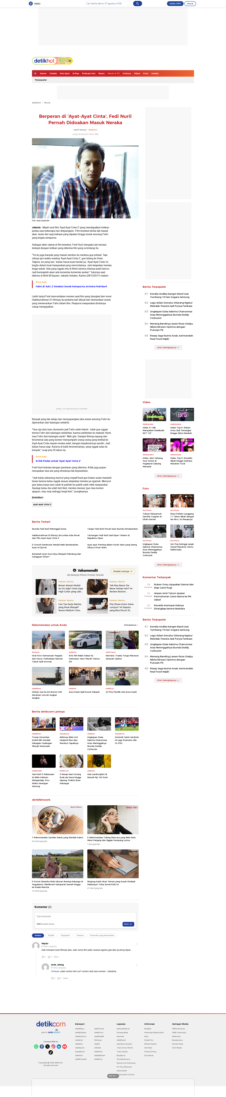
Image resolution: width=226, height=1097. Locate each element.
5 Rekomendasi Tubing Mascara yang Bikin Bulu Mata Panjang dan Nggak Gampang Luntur (111, 838)
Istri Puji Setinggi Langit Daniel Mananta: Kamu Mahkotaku (182, 547)
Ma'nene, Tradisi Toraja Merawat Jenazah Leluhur (122, 657)
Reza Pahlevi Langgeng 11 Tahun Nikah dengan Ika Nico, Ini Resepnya (182, 516)
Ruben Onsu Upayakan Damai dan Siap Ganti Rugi (174, 586)
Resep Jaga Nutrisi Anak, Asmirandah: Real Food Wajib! (171, 337)
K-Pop (76, 73)
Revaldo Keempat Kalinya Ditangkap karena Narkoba (169, 607)
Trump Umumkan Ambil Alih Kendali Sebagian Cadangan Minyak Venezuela (42, 741)
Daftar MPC (175, 3)
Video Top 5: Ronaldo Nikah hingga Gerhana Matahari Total (181, 461)
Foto (145, 73)
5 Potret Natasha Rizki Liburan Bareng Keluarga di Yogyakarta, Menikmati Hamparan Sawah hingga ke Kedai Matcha (57, 884)
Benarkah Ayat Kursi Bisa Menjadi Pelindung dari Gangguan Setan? (56, 555)
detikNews (79, 1029)
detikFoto (98, 1052)
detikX (97, 1044)
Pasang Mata (122, 1032)
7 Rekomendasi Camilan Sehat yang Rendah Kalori (57, 837)
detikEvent (121, 1040)
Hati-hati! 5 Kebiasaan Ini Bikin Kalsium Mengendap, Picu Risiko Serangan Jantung (43, 780)
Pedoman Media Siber (154, 1032)
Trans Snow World (125, 1048)
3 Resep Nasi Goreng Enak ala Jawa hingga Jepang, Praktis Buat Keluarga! (70, 779)
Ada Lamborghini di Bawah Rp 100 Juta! (97, 776)
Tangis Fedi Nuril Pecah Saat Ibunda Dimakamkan (112, 529)
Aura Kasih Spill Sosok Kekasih (84, 692)
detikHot (36, 102)
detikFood (98, 1032)
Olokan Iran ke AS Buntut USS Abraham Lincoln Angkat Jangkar (47, 695)
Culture (127, 73)
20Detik (97, 1048)
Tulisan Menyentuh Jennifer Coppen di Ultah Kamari (152, 516)
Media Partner (150, 1044)
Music (102, 73)
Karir (146, 1036)
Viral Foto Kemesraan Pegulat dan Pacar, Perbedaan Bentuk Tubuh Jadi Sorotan (47, 658)
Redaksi (147, 1029)
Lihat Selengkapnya (166, 347)
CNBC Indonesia (179, 1032)
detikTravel (99, 1029)
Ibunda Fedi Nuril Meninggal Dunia (49, 529)
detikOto (79, 1055)
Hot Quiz (65, 73)
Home (43, 73)
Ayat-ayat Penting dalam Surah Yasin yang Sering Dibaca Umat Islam (112, 546)
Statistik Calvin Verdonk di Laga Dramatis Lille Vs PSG (127, 740)
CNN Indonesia (178, 1029)
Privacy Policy (150, 1052)
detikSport (79, 1048)
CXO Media (177, 1048)
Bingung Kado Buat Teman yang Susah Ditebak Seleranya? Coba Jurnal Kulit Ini (111, 882)
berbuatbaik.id (123, 1029)
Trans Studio (122, 1052)
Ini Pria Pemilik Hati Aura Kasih (121, 692)
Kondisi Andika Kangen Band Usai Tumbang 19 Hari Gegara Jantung (169, 295)
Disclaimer (149, 1055)
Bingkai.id (121, 1055)
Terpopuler (41, 80)
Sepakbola (80, 1052)
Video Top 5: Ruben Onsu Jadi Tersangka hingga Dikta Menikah (181, 430)
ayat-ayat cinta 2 (42, 504)
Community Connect (126, 1074)
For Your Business (124, 1067)
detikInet (79, 1040)
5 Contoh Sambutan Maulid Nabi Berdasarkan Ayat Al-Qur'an (55, 546)
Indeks (155, 73)
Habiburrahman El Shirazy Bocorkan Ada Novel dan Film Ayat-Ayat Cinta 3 (55, 536)
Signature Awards (124, 1044)
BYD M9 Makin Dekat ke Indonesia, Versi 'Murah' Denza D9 (84, 658)
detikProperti (81, 1059)
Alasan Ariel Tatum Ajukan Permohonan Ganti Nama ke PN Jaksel (172, 596)
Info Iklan (148, 1048)
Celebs (53, 73)
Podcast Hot (88, 73)
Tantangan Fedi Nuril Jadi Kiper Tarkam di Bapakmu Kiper (108, 536)
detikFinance (80, 1036)
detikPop (98, 1059)
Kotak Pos (148, 1040)
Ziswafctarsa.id (123, 1059)
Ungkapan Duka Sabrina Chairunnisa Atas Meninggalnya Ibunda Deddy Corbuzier (97, 743)
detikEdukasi (80, 1032)
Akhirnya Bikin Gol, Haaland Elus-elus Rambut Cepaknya (69, 740)
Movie (47, 102)
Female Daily (177, 1044)
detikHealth (99, 1036)
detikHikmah (99, 1055)
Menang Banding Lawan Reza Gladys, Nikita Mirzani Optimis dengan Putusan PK (171, 327)
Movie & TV (114, 73)
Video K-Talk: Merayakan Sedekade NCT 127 (153, 430)
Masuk (190, 3)
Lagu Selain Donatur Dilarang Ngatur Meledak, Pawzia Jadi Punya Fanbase (171, 304)
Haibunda (176, 1036)
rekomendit (122, 1071)
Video (137, 73)
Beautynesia (177, 1040)
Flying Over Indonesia (126, 1063)
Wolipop (98, 1040)
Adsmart (120, 1036)
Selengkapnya (130, 625)
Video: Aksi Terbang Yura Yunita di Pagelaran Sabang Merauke (153, 462)
